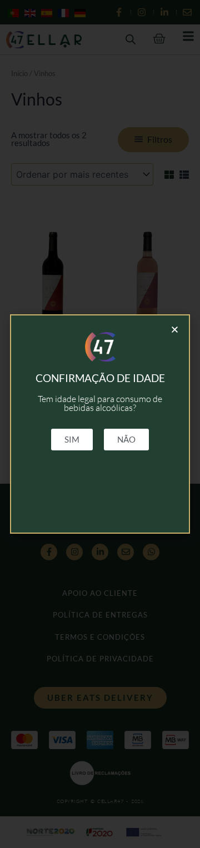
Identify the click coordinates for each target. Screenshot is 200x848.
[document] (100, 424)
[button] (175, 329)
